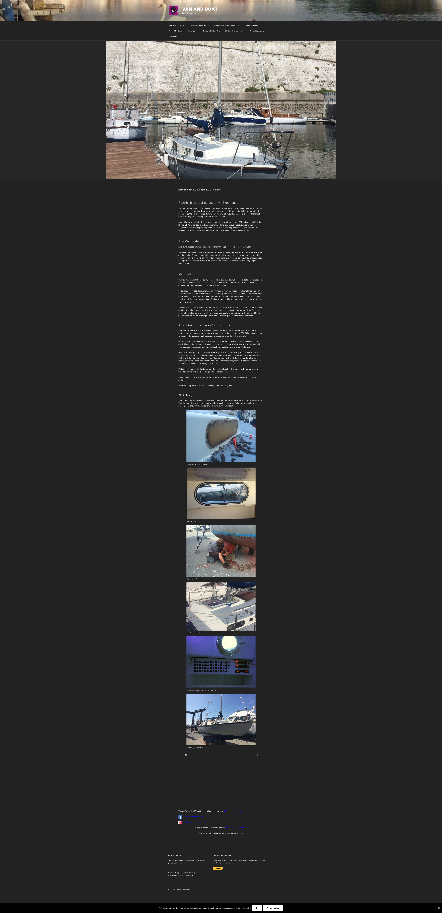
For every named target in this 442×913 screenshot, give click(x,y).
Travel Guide (192, 31)
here (180, 863)
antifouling (223, 386)
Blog (182, 25)
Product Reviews (175, 31)
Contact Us (173, 36)
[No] (439, 908)
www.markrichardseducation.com (180, 875)
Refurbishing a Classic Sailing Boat (226, 25)
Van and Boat (200, 9)
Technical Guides (252, 25)
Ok (257, 908)
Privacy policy (273, 908)
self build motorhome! (232, 811)
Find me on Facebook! (193, 817)
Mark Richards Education (236, 828)
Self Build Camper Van (198, 25)
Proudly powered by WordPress (179, 889)
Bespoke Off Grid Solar (212, 31)
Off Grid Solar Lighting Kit (235, 31)
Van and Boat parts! (257, 31)
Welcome (172, 25)
